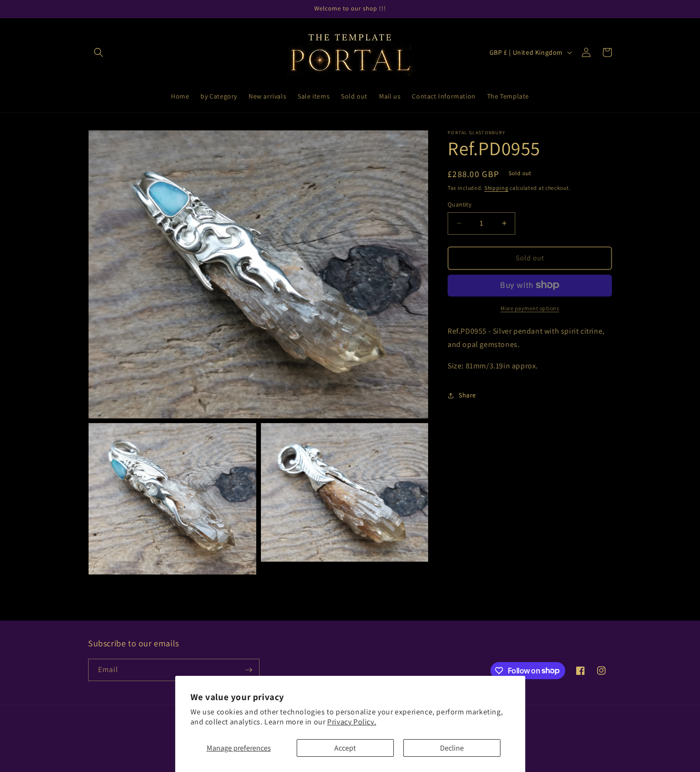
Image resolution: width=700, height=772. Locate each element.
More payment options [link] (529, 307)
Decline (452, 748)
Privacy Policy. (351, 722)
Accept (345, 748)
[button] (98, 52)
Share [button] (467, 395)
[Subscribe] (248, 670)
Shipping (496, 187)
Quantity (459, 204)
